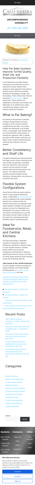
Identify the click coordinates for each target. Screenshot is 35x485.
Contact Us (17, 449)
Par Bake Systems (11, 289)
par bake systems (16, 98)
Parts (30, 447)
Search (7, 416)
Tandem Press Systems (13, 394)
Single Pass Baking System (15, 391)
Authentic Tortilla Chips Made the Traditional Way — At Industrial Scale (17, 329)
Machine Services (11, 385)
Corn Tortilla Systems (5, 451)
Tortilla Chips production (14, 400)
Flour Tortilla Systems (5, 438)
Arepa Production (11, 376)
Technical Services (12, 397)
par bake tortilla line (24, 197)
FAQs (17, 441)
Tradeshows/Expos (12, 406)
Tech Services (30, 438)
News (17, 445)
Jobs (30, 443)
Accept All (17, 471)
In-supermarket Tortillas (14, 382)
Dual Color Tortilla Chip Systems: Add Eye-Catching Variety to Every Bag (17, 336)
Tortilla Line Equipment (13, 403)
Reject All (17, 481)
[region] (17, 470)
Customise (17, 476)
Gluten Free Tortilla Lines (14, 379)
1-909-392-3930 (19, 28)
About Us (17, 437)
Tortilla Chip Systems (5, 444)
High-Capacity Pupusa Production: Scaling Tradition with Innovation (17, 321)
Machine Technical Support (15, 388)
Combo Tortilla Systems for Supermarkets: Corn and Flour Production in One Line (16, 344)
